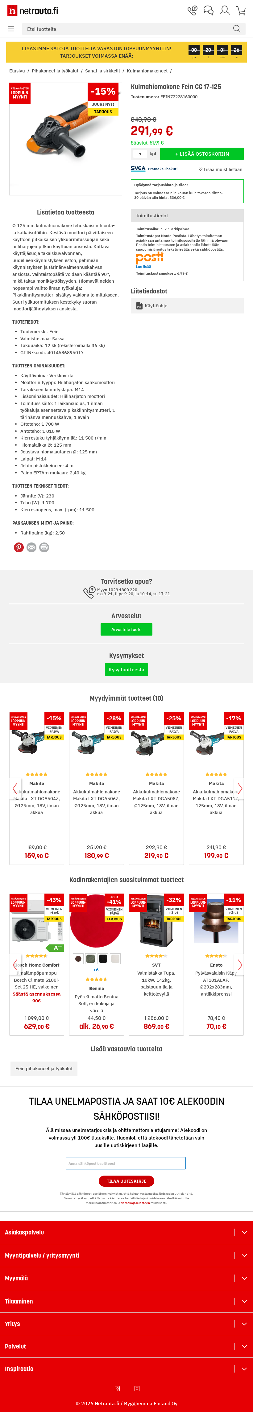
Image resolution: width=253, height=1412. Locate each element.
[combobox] (134, 29)
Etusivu (17, 71)
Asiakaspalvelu (24, 1232)
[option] (78, 958)
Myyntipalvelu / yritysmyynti (42, 1255)
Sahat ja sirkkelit (103, 71)
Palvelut (15, 1346)
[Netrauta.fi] (32, 10)
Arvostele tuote (126, 629)
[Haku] (237, 29)
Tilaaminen (19, 1301)
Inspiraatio (19, 1369)
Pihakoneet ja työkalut (56, 71)
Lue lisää (143, 266)
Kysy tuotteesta (126, 669)
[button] (11, 29)
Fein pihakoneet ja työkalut (44, 1068)
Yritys (12, 1324)
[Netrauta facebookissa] (118, 1388)
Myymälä (16, 1278)
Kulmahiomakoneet (148, 71)
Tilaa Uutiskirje (127, 1181)
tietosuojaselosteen (135, 1203)
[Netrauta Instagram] (138, 1388)
